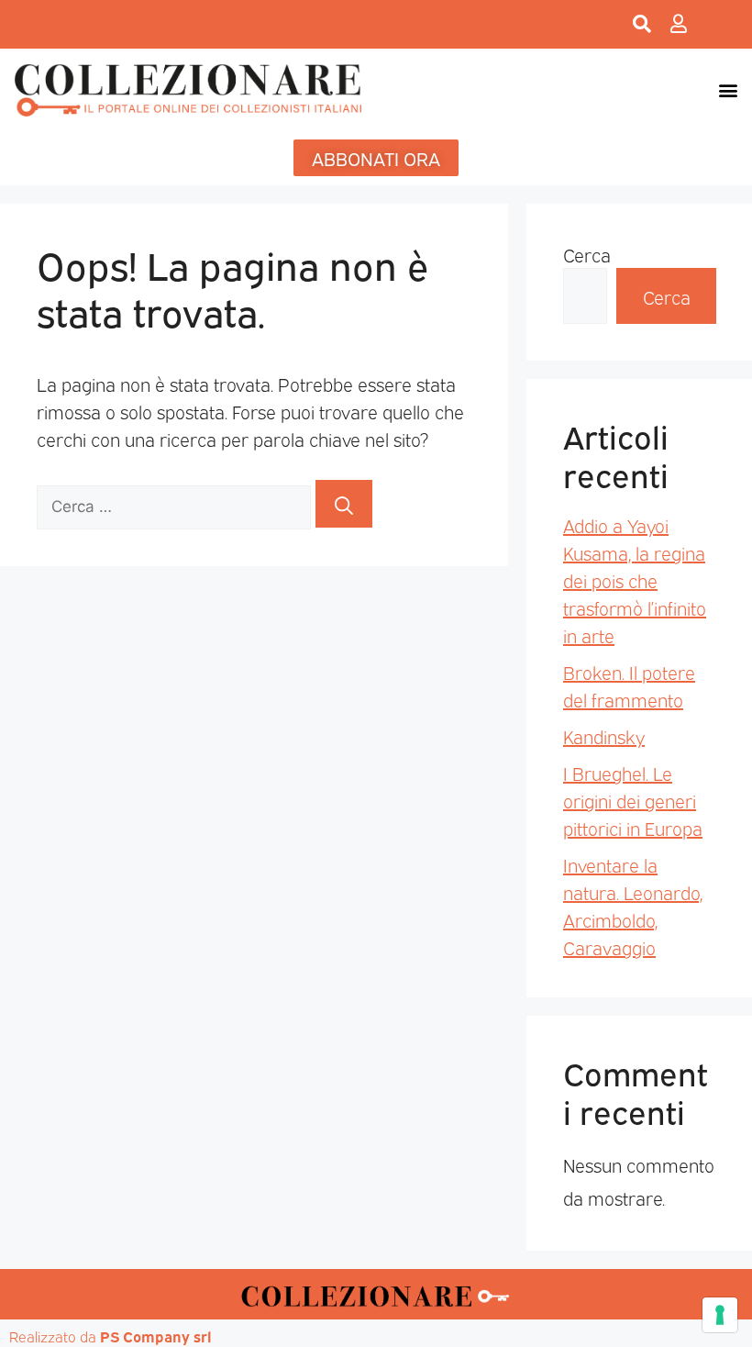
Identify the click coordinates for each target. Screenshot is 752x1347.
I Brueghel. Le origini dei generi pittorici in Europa (632, 800)
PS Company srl (156, 1336)
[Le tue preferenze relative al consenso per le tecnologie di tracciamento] (719, 1314)
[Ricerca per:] (176, 504)
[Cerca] (343, 504)
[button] (728, 89)
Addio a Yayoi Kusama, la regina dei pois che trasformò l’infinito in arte (634, 580)
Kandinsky (604, 736)
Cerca (587, 254)
